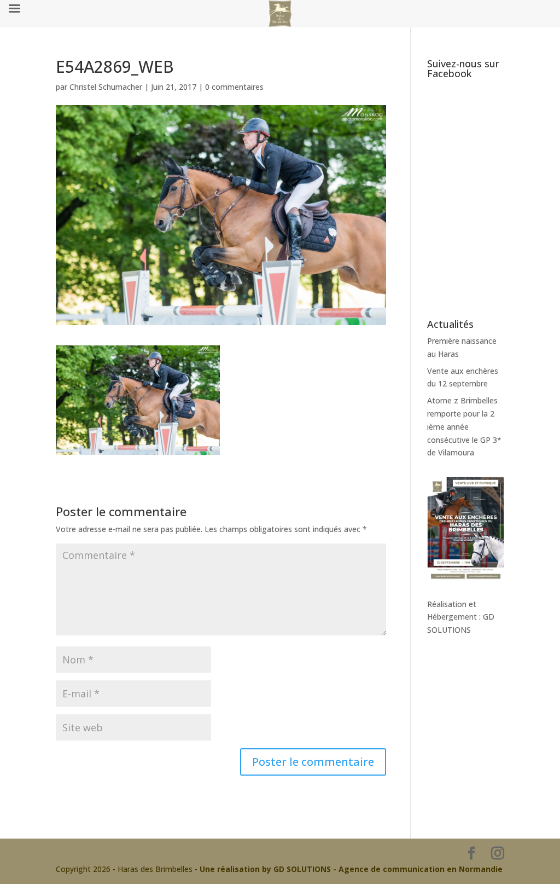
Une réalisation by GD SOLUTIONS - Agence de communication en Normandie (351, 869)
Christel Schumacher (105, 87)
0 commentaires (234, 87)
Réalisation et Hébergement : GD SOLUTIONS (460, 617)
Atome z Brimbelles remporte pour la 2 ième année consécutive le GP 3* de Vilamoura (464, 426)
